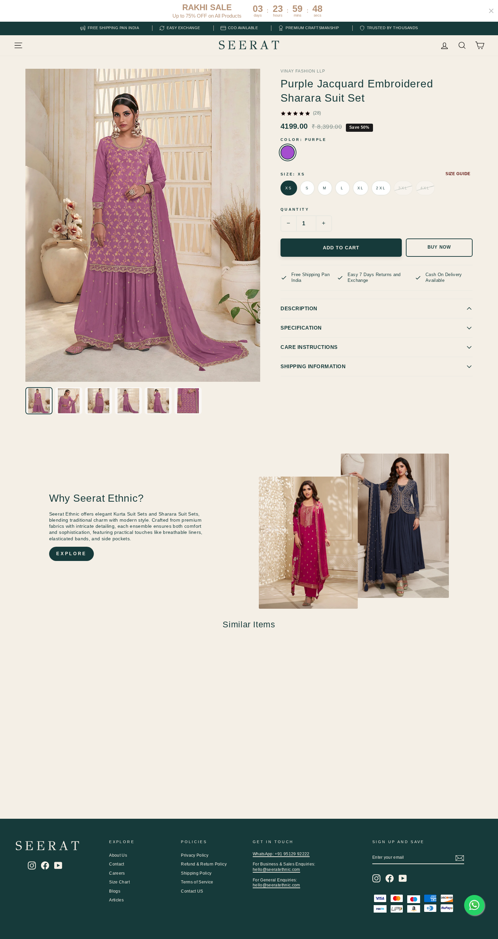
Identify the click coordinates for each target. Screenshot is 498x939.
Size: (293, 174)
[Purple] (288, 152)
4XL (425, 188)
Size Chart (119, 882)
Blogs (114, 891)
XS (288, 188)
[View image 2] (68, 400)
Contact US (192, 891)
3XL (403, 188)
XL (360, 188)
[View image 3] (98, 400)
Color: (304, 140)
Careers (117, 873)
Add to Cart (341, 247)
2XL (381, 188)
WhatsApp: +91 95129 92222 (281, 854)
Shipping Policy (196, 873)
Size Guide (458, 173)
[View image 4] (128, 400)
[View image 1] (39, 400)
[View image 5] (158, 400)
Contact (116, 864)
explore (71, 553)
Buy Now (439, 247)
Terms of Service (197, 882)
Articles (116, 900)
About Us (118, 855)
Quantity (295, 209)
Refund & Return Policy (204, 864)
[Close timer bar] (491, 11)
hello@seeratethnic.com (276, 869)
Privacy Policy (194, 855)
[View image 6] (188, 400)
